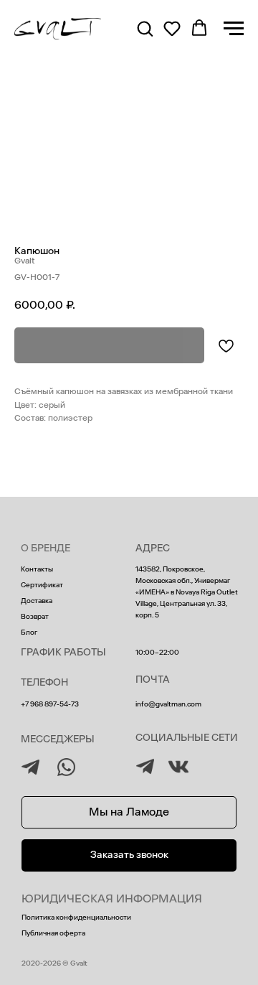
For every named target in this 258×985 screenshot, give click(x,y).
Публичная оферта (53, 933)
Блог (29, 632)
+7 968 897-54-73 (50, 704)
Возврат (35, 616)
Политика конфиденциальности (76, 917)
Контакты (37, 569)
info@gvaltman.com (168, 704)
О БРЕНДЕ (45, 548)
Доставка (36, 601)
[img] (145, 766)
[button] (144, 28)
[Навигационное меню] (234, 29)
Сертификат (42, 585)
